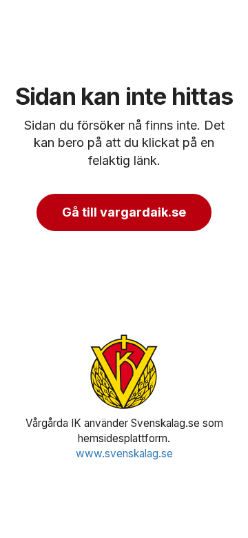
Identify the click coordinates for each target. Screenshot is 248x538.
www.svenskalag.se (124, 453)
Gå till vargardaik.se (124, 212)
